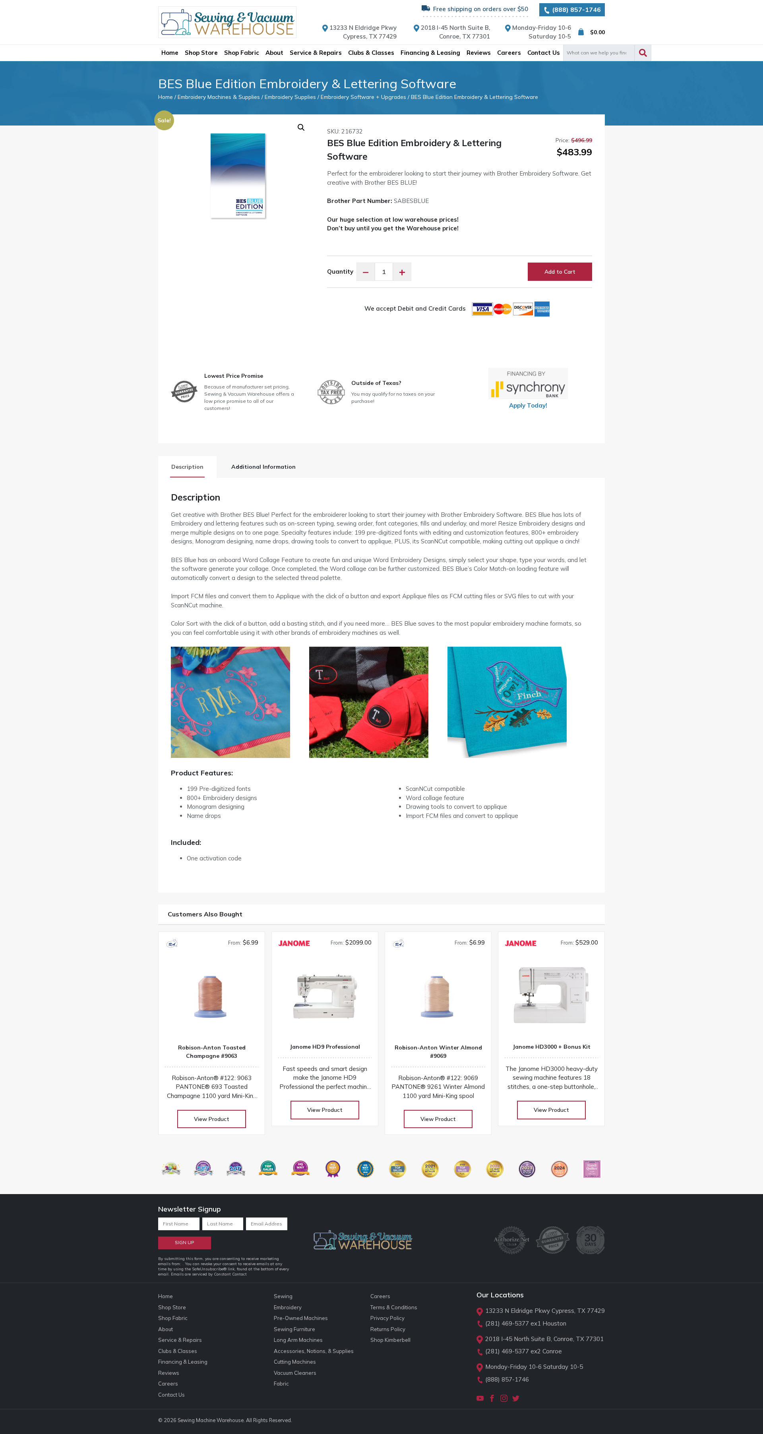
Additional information (263, 466)
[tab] (187, 467)
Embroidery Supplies (290, 96)
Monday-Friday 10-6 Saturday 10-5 (534, 1366)
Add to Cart (559, 271)
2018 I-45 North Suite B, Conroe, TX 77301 (544, 1339)
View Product (211, 1119)
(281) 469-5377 (507, 1323)
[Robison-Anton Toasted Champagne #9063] (211, 999)
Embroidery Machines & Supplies (219, 96)
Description (187, 466)
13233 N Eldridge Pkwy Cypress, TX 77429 (545, 1310)
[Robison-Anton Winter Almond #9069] (438, 999)
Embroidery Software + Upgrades (363, 96)
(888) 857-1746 (575, 10)
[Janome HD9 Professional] (325, 999)
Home (165, 96)
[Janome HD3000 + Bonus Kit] (551, 999)
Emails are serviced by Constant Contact (209, 1274)
